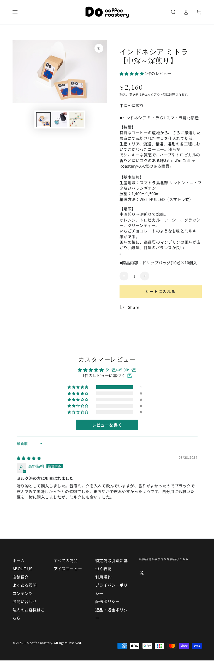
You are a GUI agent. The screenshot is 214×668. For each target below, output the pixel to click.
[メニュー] (15, 12)
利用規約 (103, 577)
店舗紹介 (21, 577)
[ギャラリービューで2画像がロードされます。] (59, 119)
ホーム (19, 560)
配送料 (134, 94)
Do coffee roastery (38, 643)
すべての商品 (66, 560)
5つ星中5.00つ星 (121, 369)
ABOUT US (23, 568)
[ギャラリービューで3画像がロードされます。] (76, 119)
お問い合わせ (25, 601)
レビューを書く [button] (107, 425)
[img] (29, 458)
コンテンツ (23, 593)
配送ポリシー (107, 601)
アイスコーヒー (68, 568)
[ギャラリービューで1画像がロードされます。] (43, 119)
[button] (173, 12)
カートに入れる (160, 291)
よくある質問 (25, 585)
